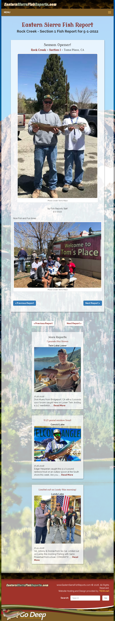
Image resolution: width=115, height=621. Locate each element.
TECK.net (104, 591)
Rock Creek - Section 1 (46, 49)
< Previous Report (24, 303)
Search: (65, 598)
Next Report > (92, 303)
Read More (59, 405)
